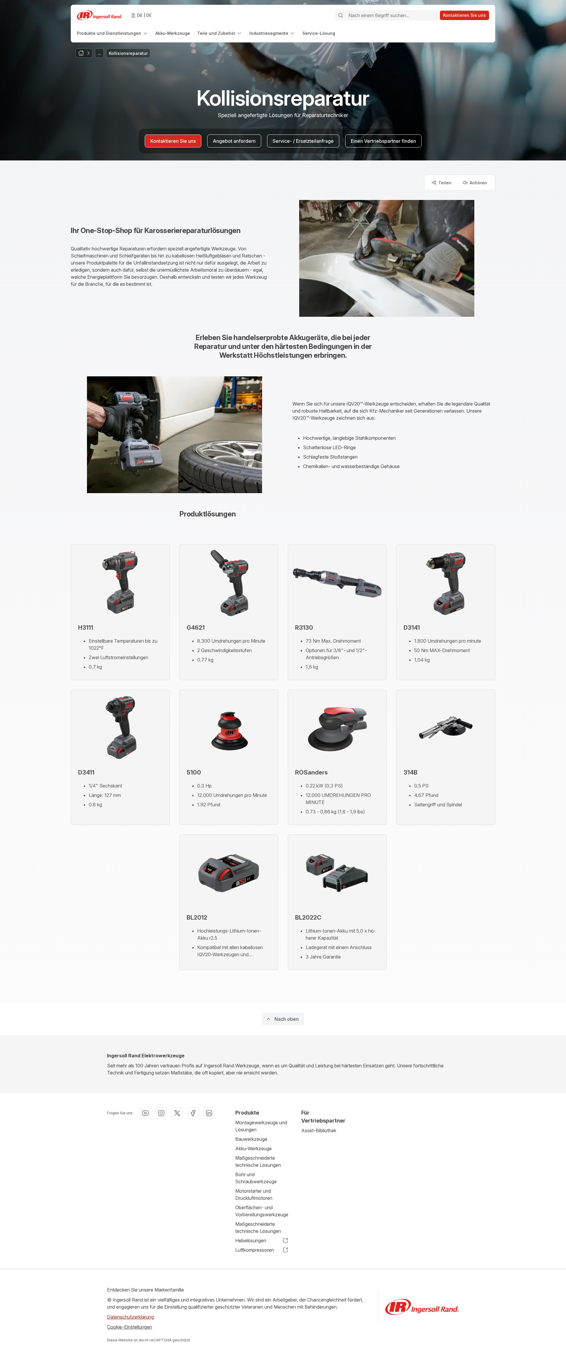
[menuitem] (112, 33)
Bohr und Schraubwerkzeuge (256, 1177)
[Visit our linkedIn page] (209, 1113)
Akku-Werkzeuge (253, 1148)
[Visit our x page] (177, 1113)
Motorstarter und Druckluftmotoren (253, 1194)
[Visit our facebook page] (193, 1113)
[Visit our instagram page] (161, 1113)
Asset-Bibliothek (318, 1130)
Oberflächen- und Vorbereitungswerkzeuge (261, 1211)
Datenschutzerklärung (130, 1317)
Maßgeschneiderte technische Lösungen (258, 1161)
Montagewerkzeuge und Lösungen (261, 1126)
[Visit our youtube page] (145, 1113)
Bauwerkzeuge (251, 1139)
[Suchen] (340, 15)
